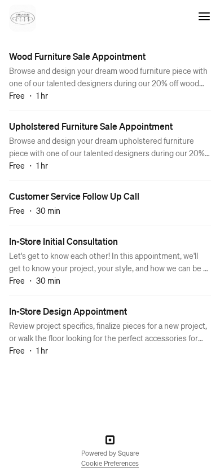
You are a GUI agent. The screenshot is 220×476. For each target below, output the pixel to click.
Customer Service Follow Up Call (74, 196)
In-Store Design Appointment (68, 311)
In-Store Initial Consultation (63, 241)
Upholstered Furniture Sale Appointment (91, 126)
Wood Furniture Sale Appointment (77, 56)
